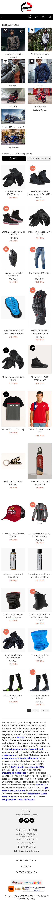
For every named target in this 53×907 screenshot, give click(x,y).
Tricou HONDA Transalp (13, 429)
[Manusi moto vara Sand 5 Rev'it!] (13, 359)
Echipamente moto (18, 740)
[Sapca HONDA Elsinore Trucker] (13, 513)
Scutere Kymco (40, 110)
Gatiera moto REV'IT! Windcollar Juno (13, 616)
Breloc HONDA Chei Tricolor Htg (40, 483)
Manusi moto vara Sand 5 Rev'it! (13, 378)
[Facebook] (21, 820)
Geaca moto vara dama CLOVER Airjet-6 (40, 535)
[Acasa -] (26, 7)
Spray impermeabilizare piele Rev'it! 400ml (39, 575)
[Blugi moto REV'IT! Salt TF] (40, 258)
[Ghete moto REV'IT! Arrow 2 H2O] (40, 359)
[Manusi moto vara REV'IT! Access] (13, 177)
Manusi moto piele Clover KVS (13, 274)
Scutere (13, 106)
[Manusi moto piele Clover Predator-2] (40, 307)
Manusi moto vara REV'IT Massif (39, 233)
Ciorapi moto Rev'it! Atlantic (40, 697)
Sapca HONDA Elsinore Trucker (13, 535)
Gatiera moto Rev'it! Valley (40, 656)
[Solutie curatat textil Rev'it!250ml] (13, 559)
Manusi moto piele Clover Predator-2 (40, 332)
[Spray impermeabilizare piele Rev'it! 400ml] (40, 559)
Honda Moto (40, 106)
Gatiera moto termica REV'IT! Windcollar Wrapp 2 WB (40, 616)
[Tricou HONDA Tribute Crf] (40, 409)
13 (43, 710)
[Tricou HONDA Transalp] (13, 409)
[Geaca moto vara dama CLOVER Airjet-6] (40, 513)
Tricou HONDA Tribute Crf (39, 430)
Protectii (13, 85)
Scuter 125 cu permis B (13, 127)
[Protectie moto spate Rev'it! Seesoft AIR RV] (13, 307)
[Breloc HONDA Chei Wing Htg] (13, 461)
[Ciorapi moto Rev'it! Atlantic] (40, 681)
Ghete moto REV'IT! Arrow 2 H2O (40, 378)
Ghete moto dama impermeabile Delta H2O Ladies (39, 192)
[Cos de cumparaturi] (43, 17)
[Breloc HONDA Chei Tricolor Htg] (40, 461)
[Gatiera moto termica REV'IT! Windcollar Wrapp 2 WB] (40, 600)
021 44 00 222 (28, 846)
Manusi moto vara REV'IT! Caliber (13, 656)
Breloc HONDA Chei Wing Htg (13, 483)
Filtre (15, 158)
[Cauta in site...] (50, 17)
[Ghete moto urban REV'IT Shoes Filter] (13, 217)
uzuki (5, 740)
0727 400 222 (28, 842)
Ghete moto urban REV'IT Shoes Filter (13, 233)
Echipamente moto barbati (13, 55)
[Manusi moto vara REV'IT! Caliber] (13, 640)
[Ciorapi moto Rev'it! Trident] (13, 681)
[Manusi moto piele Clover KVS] (13, 258)
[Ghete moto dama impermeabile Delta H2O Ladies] (40, 177)
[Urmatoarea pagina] (47, 710)
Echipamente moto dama (40, 55)
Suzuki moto (13, 147)
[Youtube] (26, 820)
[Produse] (3, 18)
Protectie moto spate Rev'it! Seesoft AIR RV (13, 332)
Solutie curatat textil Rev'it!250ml (13, 575)
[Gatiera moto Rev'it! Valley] (40, 640)
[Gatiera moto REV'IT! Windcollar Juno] (13, 600)
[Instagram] (31, 820)
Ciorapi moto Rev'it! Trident (13, 697)
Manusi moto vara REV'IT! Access (13, 192)
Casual (40, 85)
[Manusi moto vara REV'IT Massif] (40, 217)
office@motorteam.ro (28, 850)
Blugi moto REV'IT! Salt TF (39, 274)
